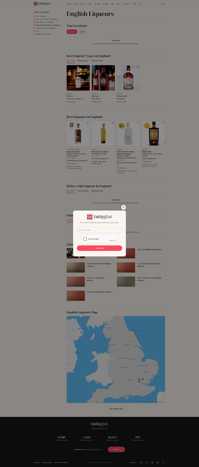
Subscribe (99, 248)
